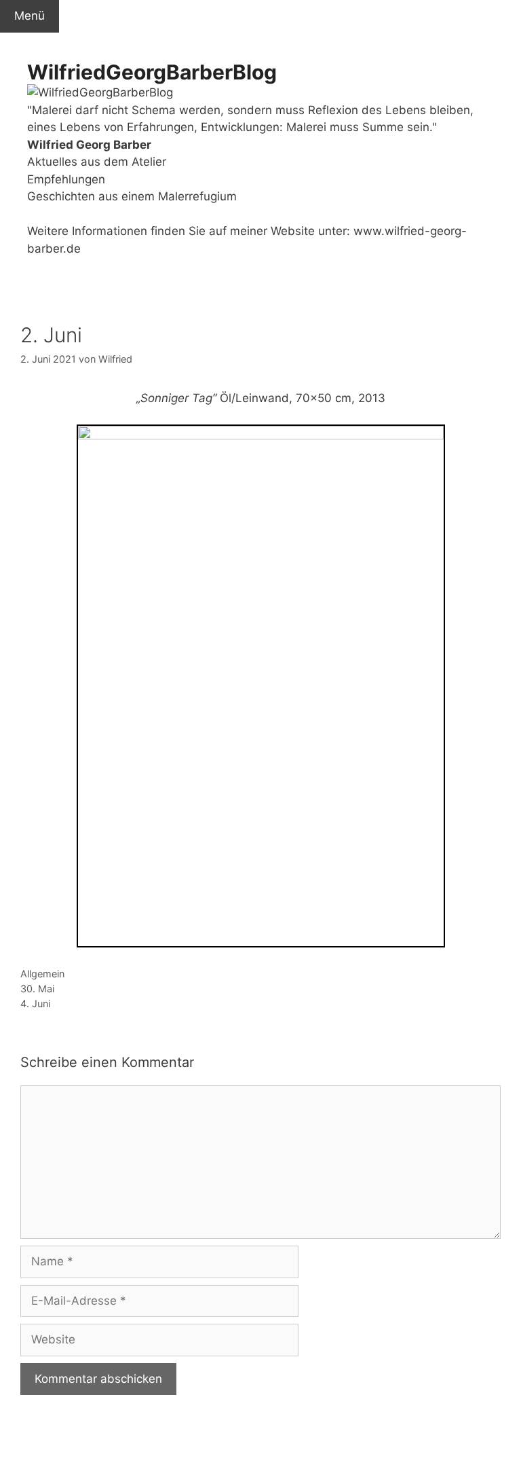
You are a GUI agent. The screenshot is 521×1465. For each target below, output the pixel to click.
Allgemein (42, 973)
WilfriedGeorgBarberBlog (152, 72)
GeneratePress (269, 1442)
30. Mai (37, 988)
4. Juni (35, 1003)
